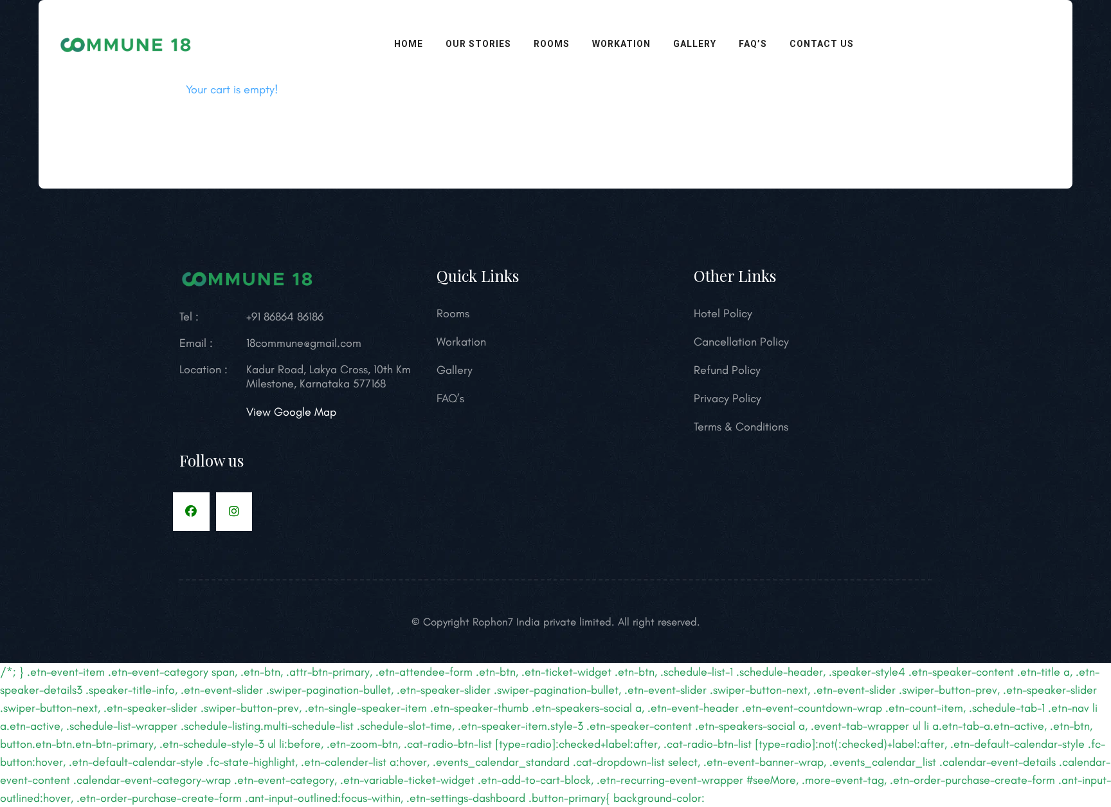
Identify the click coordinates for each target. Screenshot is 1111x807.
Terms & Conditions (741, 427)
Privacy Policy (727, 398)
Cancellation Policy (741, 342)
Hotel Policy (723, 313)
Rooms (552, 44)
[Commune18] (126, 42)
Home (408, 44)
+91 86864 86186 (284, 317)
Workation (621, 44)
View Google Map (291, 412)
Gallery (694, 44)
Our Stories (478, 44)
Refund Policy (727, 370)
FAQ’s (753, 44)
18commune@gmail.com (303, 343)
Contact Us (822, 44)
